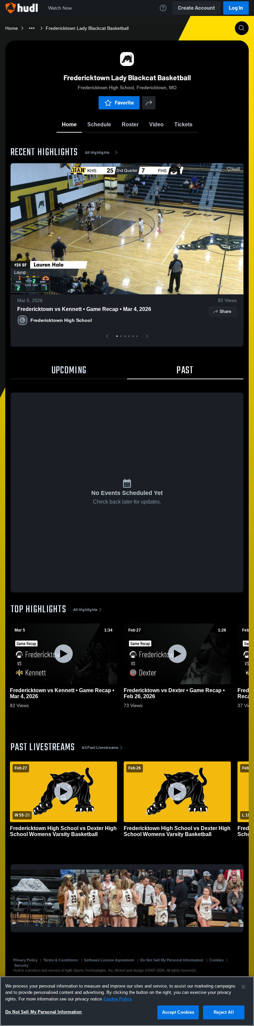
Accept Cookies (178, 1012)
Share (225, 311)
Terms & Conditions (60, 960)
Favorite (124, 102)
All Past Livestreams (100, 747)
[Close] (243, 987)
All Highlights (97, 152)
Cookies (216, 960)
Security (21, 965)
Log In (236, 7)
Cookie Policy (118, 998)
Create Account (196, 7)
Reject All (223, 1012)
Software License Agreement (109, 960)
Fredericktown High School (61, 320)
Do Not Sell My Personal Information (171, 960)
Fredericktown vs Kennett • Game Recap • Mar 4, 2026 (84, 309)
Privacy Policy (25, 960)
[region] (127, 1001)
